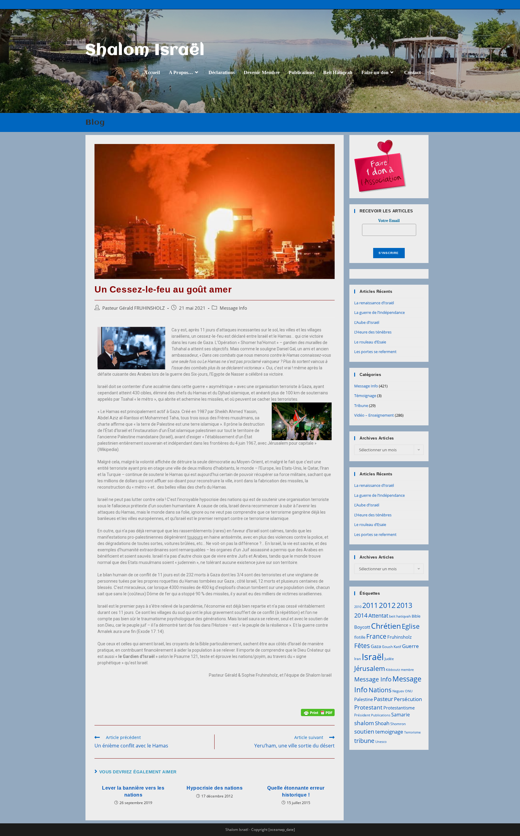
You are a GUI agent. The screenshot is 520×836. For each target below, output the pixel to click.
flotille (359, 637)
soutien (364, 731)
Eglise (410, 626)
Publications (380, 715)
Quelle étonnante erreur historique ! (296, 791)
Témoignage (365, 395)
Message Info (233, 308)
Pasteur (383, 699)
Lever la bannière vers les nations (133, 791)
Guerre (410, 646)
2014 (360, 615)
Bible (416, 616)
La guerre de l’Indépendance (379, 312)
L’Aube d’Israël (366, 322)
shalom (364, 723)
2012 (387, 605)
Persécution (408, 699)
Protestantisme (399, 708)
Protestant (368, 707)
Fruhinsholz (399, 637)
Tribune (361, 405)
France (376, 636)
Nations (380, 690)
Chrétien (386, 626)
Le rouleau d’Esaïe (370, 342)
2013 (404, 605)
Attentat (378, 615)
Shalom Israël (145, 50)
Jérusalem (369, 668)
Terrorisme (412, 732)
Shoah (382, 723)
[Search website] (432, 72)
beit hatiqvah (400, 616)
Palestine (363, 699)
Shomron (398, 723)
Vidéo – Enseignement (374, 415)
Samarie (400, 714)
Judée (389, 658)
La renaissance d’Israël (374, 302)
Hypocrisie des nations (215, 788)
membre (407, 670)
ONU (409, 691)
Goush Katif (391, 646)
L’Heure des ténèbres (373, 332)
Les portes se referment (375, 351)
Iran (357, 658)
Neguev (398, 691)
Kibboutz (393, 670)
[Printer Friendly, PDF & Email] (318, 712)
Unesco (381, 742)
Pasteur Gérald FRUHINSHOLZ (133, 308)
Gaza (376, 646)
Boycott (362, 627)
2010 (357, 607)
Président (362, 715)
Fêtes (362, 645)
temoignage (389, 731)
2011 (370, 605)
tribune (364, 740)
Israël (373, 657)
